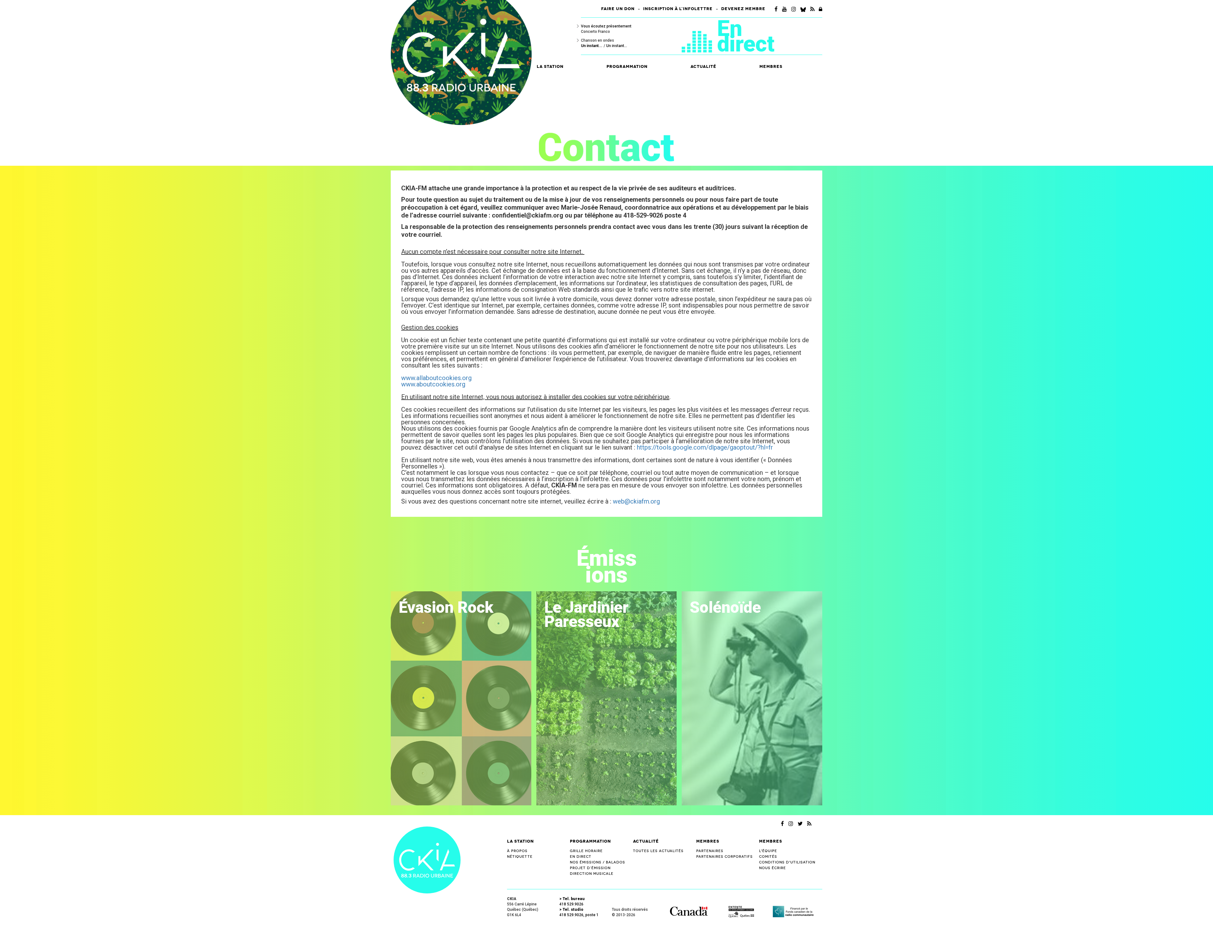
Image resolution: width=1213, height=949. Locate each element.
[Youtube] (784, 9)
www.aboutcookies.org (433, 384)
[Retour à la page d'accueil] (427, 859)
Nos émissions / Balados (597, 862)
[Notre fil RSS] (809, 824)
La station (520, 841)
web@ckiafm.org (636, 501)
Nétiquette (520, 857)
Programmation (590, 841)
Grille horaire (586, 851)
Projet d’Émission (590, 868)
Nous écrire (772, 868)
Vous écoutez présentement (606, 26)
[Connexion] (820, 9)
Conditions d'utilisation (787, 862)
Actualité (703, 66)
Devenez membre (743, 8)
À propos (517, 851)
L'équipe (768, 851)
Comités (768, 857)
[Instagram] (793, 9)
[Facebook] (776, 9)
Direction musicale (591, 874)
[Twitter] (800, 824)
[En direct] (699, 43)
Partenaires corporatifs (724, 857)
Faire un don (618, 8)
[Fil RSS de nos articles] (812, 9)
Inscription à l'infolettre (678, 8)
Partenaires (709, 851)
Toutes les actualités (658, 851)
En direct (746, 36)
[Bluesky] (803, 9)
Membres (707, 841)
